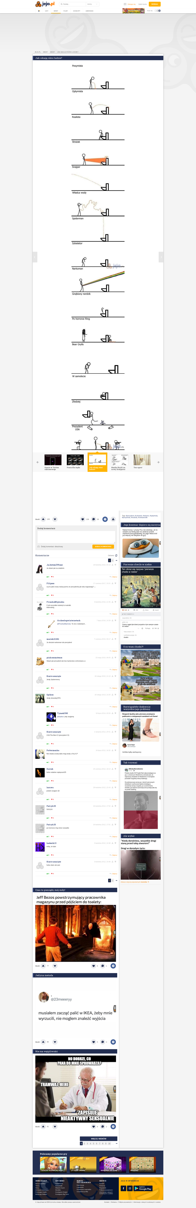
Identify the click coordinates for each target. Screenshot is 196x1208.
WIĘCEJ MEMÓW (98, 1139)
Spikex (50, 694)
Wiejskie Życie (60, 1188)
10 (109, 1144)
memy (45, 52)
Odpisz (114, 577)
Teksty (37, 1186)
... (113, 1144)
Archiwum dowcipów (42, 1190)
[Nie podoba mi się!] (58, 519)
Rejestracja (80, 1185)
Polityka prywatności (106, 1190)
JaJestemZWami (55, 565)
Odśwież (111, 555)
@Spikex (60, 717)
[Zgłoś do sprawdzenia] (113, 519)
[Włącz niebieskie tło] (159, 10)
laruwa (50, 787)
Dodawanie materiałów (84, 1189)
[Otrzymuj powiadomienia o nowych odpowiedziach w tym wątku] (116, 602)
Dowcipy (76, 11)
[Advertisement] (98, 492)
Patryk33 (51, 806)
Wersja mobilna (40, 1183)
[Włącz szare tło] (157, 10)
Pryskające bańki (41, 1192)
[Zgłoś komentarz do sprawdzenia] (113, 565)
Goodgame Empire (61, 1192)
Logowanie (80, 1187)
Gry (46, 11)
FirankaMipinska (55, 602)
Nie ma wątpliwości (46, 1051)
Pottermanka (53, 750)
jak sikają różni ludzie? (67, 52)
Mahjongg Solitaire (41, 1194)
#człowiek (138, 516)
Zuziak (50, 769)
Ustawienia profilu (82, 1191)
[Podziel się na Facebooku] (105, 519)
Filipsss (50, 583)
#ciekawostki (142, 517)
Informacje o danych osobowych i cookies (106, 1192)
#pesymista (126, 517)
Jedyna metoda (44, 975)
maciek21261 (53, 639)
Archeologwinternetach (68, 620)
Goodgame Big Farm (62, 1194)
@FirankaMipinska (64, 624)
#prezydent (130, 516)
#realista (134, 517)
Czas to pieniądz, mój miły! (50, 890)
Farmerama (59, 1183)
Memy (56, 11)
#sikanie (146, 516)
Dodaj (154, 4)
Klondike (58, 1190)
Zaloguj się (132, 4)
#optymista (154, 516)
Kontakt (101, 1183)
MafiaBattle (58, 1186)
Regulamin (102, 1188)
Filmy (65, 11)
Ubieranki (89, 11)
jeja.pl (38, 52)
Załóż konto (142, 4)
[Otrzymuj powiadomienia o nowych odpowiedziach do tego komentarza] (116, 565)
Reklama (102, 1186)
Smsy (37, 1188)
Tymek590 (62, 713)
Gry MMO (59, 1181)
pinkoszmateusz (54, 657)
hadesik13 (51, 843)
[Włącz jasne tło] (156, 10)
